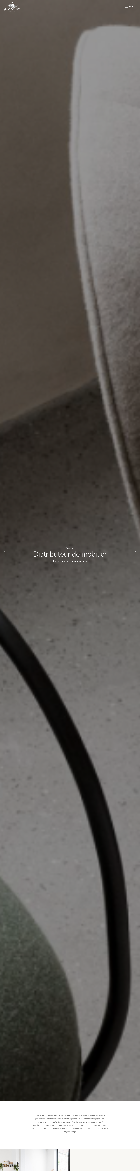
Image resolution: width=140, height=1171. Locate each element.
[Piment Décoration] (12, 7)
